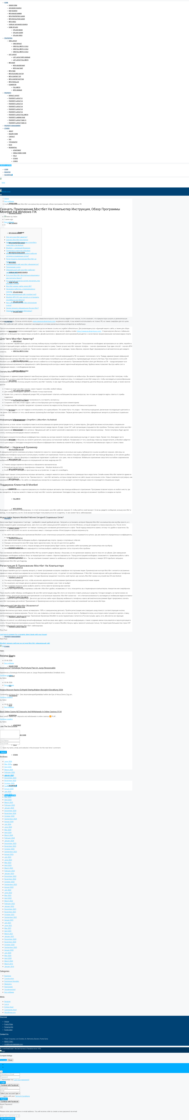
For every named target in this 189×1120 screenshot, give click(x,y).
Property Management (12, 125)
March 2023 (8, 868)
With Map (12, 63)
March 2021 (8, 934)
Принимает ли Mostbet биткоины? (19, 311)
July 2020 (7, 953)
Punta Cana (8, 1030)
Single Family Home (19, 153)
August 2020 (8, 950)
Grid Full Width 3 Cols (20, 46)
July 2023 (7, 857)
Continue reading (6, 675)
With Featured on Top (16, 73)
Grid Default (17, 43)
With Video (12, 22)
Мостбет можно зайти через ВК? (19, 286)
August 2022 (8, 887)
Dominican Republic (11, 981)
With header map (19, 65)
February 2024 (9, 838)
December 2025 (10, 778)
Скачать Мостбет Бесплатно (17, 240)
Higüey (6, 1021)
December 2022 (10, 876)
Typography (13, 142)
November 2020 (10, 942)
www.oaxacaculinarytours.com (44, 321)
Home (6, 2)
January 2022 (9, 906)
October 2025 (9, 783)
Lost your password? (21, 1080)
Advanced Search (15, 8)
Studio (15, 158)
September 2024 (10, 819)
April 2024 (7, 833)
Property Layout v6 (16, 112)
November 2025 (10, 781)
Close (10, 1060)
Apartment (17, 150)
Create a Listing (5, 165)
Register (7, 172)
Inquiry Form (13, 134)
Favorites (8, 175)
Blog (10, 145)
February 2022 (9, 904)
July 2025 (7, 792)
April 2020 (7, 958)
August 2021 (8, 920)
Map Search (13, 11)
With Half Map (18, 68)
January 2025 (9, 808)
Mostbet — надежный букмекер (18, 248)
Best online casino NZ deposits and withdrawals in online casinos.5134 (31, 712)
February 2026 (9, 772)
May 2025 (7, 797)
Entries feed (8, 1007)
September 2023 (10, 852)
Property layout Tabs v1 (17, 120)
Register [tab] (7, 1067)
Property (7, 93)
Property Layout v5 (16, 109)
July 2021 (7, 923)
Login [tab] (6, 1064)
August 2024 (8, 822)
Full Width (16, 87)
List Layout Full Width (20, 60)
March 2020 (8, 961)
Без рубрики (9, 201)
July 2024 (7, 824)
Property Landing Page (17, 117)
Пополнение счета (13, 267)
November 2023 (10, 846)
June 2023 (8, 860)
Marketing (8, 984)
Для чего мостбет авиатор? (16, 237)
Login (6, 169)
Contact (12, 136)
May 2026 (7, 764)
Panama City (8, 1027)
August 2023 (8, 854)
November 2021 (10, 912)
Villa (15, 156)
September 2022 (10, 885)
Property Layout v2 (16, 101)
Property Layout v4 (16, 106)
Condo (15, 161)
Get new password (7, 1119)
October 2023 (9, 849)
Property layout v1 (16, 98)
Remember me (8, 1080)
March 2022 (8, 901)
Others (7, 128)
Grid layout (13, 41)
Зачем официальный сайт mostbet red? (21, 294)
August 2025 (8, 789)
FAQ (10, 139)
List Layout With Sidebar (21, 57)
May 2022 (7, 895)
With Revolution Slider (17, 19)
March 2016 (8, 964)
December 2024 (10, 811)
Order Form (13, 5)
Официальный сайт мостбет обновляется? (22, 264)
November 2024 (10, 813)
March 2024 (8, 835)
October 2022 (9, 882)
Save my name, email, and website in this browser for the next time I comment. (32, 748)
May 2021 (7, 928)
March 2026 (8, 770)
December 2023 (10, 843)
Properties (8, 38)
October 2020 (9, 945)
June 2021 (8, 926)
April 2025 (7, 800)
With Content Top (15, 76)
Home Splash (13, 27)
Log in (6, 1004)
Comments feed (10, 1010)
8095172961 (8, 1041)
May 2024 (7, 830)
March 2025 (8, 802)
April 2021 (7, 931)
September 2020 (10, 947)
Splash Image (18, 30)
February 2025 (9, 805)
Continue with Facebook (9, 1085)
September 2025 (10, 786)
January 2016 (9, 967)
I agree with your (16, 1096)
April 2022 (7, 898)
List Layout (13, 54)
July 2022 (7, 890)
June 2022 (8, 893)
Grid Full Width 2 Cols (20, 49)
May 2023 (7, 863)
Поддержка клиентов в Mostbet (18, 251)
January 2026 (9, 775)
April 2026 (7, 767)
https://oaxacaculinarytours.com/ (89, 331)
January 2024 (9, 841)
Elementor (12, 84)
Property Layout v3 (16, 104)
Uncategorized (9, 989)
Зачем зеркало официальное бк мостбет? (22, 308)
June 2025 (8, 794)
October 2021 (9, 915)
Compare (3, 1060)
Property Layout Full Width (18, 115)
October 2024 (9, 816)
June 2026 (8, 761)
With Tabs (12, 71)
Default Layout (14, 95)
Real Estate (8, 987)
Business (7, 976)
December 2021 (10, 909)
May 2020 (7, 956)
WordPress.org (10, 1012)
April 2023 (7, 865)
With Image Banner (15, 13)
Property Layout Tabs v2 (17, 123)
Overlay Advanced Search (18, 24)
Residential (13, 147)
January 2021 (9, 936)
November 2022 (10, 879)
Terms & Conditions (22, 1096)
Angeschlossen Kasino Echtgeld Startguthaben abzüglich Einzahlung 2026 (31, 690)
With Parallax (14, 82)
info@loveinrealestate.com (13, 1044)
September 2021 (10, 917)
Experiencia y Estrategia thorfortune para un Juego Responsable (27, 668)
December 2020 (10, 939)
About (11, 131)
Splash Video (17, 35)
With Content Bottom (16, 79)
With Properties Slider (17, 16)
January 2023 (9, 874)
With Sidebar (17, 90)
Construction (9, 979)
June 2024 (8, 827)
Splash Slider (18, 32)
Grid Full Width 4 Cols (20, 52)
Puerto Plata (8, 1024)
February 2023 (9, 871)
